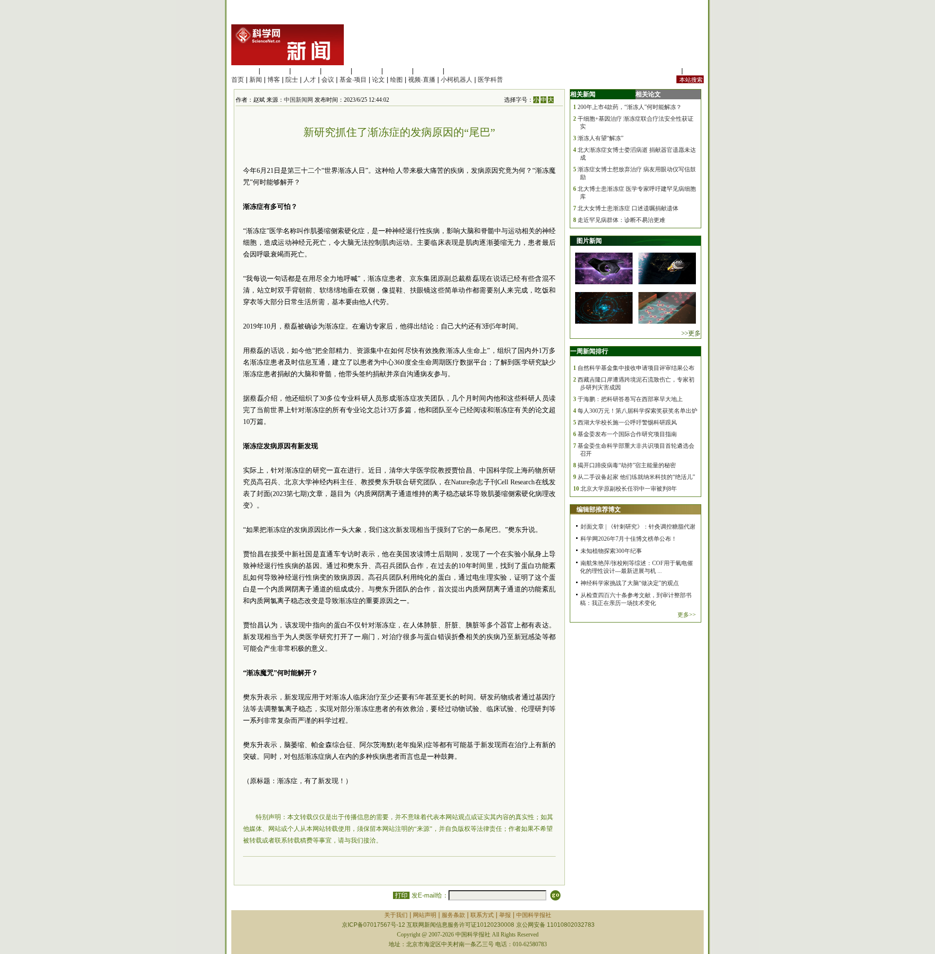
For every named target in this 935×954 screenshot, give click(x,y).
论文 (378, 79)
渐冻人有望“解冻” (600, 138)
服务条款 (453, 915)
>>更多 (691, 333)
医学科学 (274, 70)
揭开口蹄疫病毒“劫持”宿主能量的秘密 (627, 465)
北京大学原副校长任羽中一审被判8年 (628, 488)
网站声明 (424, 915)
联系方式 (482, 915)
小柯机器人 (456, 79)
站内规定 (666, 70)
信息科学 (366, 70)
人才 (309, 79)
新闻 (255, 79)
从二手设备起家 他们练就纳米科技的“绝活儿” (636, 477)
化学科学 (305, 70)
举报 (505, 915)
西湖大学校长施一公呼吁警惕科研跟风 (627, 422)
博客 (273, 79)
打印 (401, 895)
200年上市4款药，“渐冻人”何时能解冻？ (630, 107)
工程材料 (336, 70)
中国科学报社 (533, 915)
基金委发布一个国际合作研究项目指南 (627, 434)
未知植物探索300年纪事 (611, 551)
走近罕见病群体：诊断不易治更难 (621, 220)
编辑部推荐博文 (599, 509)
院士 (291, 79)
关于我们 (396, 915)
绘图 (396, 79)
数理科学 (428, 70)
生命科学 (244, 70)
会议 (327, 79)
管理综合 (458, 70)
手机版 (694, 70)
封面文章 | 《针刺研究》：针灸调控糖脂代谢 (637, 526)
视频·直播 (421, 79)
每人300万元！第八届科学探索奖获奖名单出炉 (637, 410)
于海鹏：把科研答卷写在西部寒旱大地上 (630, 399)
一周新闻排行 (589, 351)
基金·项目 (353, 79)
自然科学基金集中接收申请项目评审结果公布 (636, 368)
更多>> (686, 614)
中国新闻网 (298, 99)
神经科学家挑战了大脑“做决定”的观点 (629, 583)
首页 (237, 79)
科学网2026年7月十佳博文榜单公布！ (628, 538)
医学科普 (490, 79)
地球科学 (397, 70)
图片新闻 (589, 240)
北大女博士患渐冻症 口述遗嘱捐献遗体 (628, 208)
